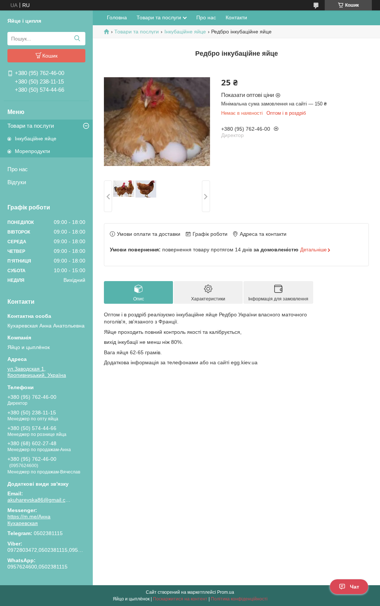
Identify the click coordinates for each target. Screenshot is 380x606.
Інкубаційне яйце (35, 138)
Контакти (236, 17)
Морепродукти (32, 151)
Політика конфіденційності (239, 599)
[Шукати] (77, 38)
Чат (354, 587)
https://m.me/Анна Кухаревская (28, 520)
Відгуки (16, 182)
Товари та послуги (30, 126)
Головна (117, 17)
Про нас (17, 169)
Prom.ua (225, 592)
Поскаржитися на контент (180, 599)
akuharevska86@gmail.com (39, 500)
